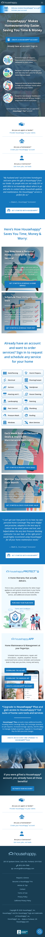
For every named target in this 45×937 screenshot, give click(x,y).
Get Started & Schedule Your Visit (20, 328)
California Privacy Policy (22, 901)
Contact (22, 889)
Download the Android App (17, 678)
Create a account (19, 686)
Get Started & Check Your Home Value (22, 505)
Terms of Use (22, 893)
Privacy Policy (22, 897)
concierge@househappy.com (23, 868)
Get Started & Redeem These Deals (20, 467)
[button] (42, 2)
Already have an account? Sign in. (22, 46)
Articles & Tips (22, 885)
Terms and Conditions (22, 609)
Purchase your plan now (22, 603)
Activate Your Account (23, 789)
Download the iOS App (15, 670)
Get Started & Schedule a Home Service (22, 284)
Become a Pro (22, 881)
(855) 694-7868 (23, 865)
